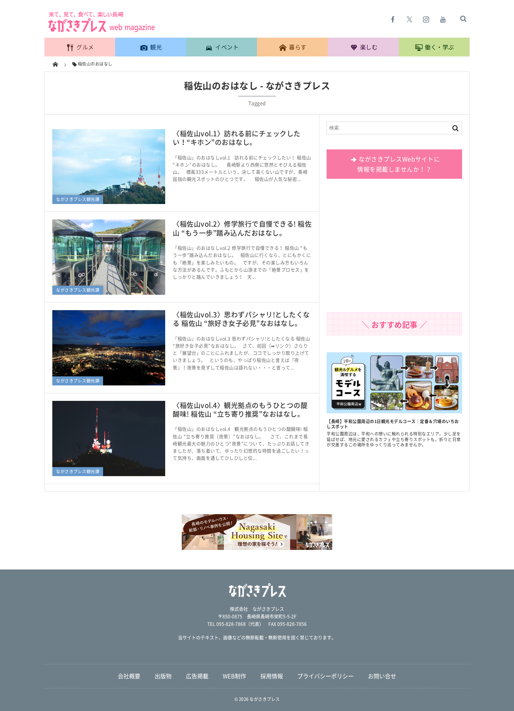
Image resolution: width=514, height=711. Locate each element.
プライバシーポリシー (325, 676)
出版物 (163, 676)
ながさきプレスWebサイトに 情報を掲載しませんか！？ (398, 164)
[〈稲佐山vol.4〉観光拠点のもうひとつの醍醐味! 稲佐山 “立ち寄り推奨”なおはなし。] (108, 438)
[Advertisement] (394, 248)
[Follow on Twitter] (409, 19)
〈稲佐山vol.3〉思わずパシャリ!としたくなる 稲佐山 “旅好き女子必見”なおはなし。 (241, 318)
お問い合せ (382, 676)
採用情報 (271, 676)
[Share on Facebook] (393, 19)
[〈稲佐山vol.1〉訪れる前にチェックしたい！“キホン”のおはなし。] (108, 166)
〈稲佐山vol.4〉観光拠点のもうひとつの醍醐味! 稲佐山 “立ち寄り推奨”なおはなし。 (240, 409)
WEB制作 (234, 676)
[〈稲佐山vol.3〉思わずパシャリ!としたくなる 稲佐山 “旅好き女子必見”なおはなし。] (108, 347)
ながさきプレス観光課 (77, 199)
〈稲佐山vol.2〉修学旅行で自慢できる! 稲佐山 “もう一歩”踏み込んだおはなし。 (242, 228)
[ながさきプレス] (100, 30)
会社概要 (129, 676)
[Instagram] (426, 19)
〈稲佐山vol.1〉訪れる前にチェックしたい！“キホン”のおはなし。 (237, 137)
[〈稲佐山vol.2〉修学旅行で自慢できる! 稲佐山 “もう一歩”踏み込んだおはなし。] (108, 257)
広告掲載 (197, 676)
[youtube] (442, 19)
